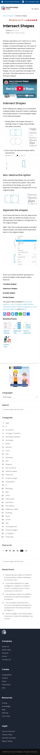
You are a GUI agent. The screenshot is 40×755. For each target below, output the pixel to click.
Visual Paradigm (11, 530)
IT (6, 485)
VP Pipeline (9, 533)
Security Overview (9, 738)
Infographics (10, 482)
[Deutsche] (10, 20)
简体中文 (13, 309)
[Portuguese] (28, 20)
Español (6, 304)
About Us (5, 646)
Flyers (4, 681)
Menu (36, 9)
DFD (7, 461)
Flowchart (9, 475)
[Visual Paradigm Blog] (10, 9)
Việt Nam (6, 309)
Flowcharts (6, 684)
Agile (7, 423)
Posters (5, 678)
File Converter (10, 468)
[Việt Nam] (32, 20)
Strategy (8, 513)
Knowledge (6, 706)
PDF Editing (9, 506)
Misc (7, 492)
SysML (7, 516)
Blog (3, 710)
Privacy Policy (7, 735)
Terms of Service (8, 731)
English (24, 304)
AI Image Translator (13, 433)
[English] (12, 20)
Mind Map (9, 488)
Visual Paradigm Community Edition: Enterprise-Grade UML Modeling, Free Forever (18, 616)
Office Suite (9, 499)
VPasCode (9, 537)
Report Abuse (7, 741)
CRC (7, 454)
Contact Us (6, 659)
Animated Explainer (12, 437)
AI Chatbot (9, 430)
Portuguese (25, 307)
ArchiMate (9, 440)
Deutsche (27, 302)
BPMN (7, 444)
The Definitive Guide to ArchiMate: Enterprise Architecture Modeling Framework (17, 596)
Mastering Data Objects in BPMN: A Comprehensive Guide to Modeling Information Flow (18, 577)
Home (5, 16)
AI (6, 426)
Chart (7, 451)
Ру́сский (33, 307)
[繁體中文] (36, 20)
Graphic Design (20, 33)
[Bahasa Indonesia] (22, 20)
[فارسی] (16, 20)
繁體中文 (23, 309)
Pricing (4, 703)
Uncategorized (11, 526)
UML (7, 523)
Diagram (11, 16)
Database (9, 457)
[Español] (14, 20)
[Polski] (26, 20)
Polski (18, 307)
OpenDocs (9, 502)
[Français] (18, 20)
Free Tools (6, 716)
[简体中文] (34, 20)
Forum (4, 656)
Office (7, 495)
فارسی (12, 304)
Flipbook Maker (11, 471)
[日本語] (24, 20)
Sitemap (5, 713)
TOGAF (8, 520)
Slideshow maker (11, 509)
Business (8, 447)
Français (18, 304)
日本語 (13, 307)
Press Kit (5, 653)
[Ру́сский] (30, 20)
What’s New (6, 650)
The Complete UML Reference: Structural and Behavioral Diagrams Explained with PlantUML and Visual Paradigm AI (17, 606)
